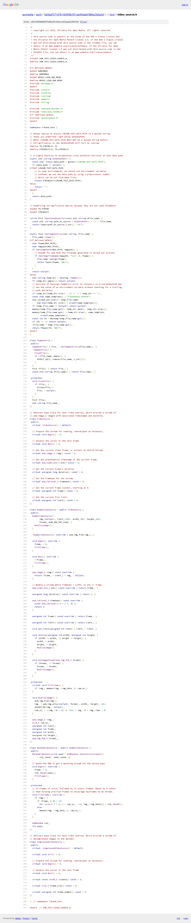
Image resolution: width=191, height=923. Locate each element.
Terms (34, 918)
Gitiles (18, 918)
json (185, 918)
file (83, 22)
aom (39, 14)
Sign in (185, 4)
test (112, 14)
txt (178, 918)
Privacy (26, 918)
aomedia (27, 14)
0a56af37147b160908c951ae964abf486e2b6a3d (74, 14)
